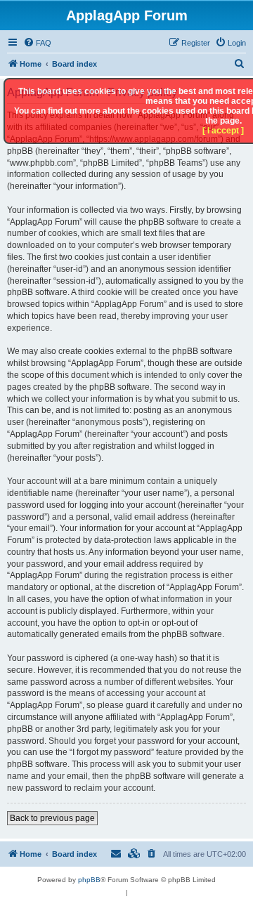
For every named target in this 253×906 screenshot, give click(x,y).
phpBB (89, 880)
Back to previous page (52, 818)
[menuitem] (37, 42)
